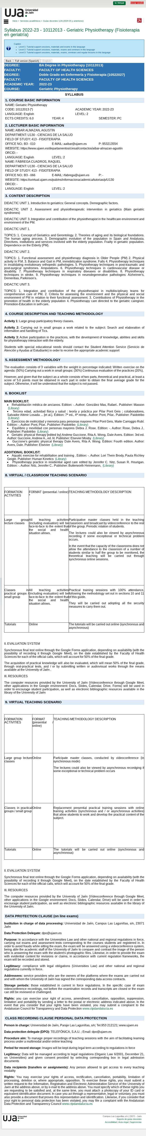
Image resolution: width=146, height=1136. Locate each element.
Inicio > (16, 21)
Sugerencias (136, 1122)
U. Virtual (119, 3)
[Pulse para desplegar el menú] (4, 21)
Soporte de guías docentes (129, 1119)
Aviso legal (123, 1122)
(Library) (13, 408)
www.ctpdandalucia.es (98, 1008)
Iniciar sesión (137, 3)
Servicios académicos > (31, 21)
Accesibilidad (111, 1122)
